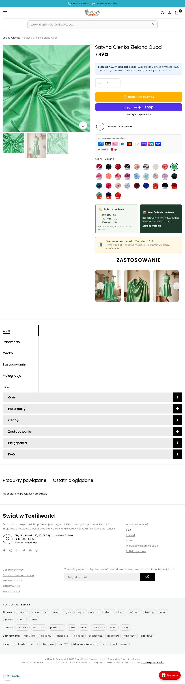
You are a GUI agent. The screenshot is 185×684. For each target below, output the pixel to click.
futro (22, 619)
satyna (35, 612)
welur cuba (39, 627)
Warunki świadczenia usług (142, 546)
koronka (149, 612)
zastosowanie (120, 644)
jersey (72, 627)
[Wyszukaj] (153, 25)
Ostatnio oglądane (73, 480)
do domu (46, 635)
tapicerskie (62, 635)
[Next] (83, 88)
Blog (128, 530)
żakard (83, 627)
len (45, 612)
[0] (177, 13)
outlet (104, 644)
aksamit (94, 612)
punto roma (56, 627)
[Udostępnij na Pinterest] (23, 550)
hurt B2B (63, 644)
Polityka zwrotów (136, 551)
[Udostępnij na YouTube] (30, 550)
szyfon (81, 612)
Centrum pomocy (13, 569)
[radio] (99, 167)
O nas (129, 540)
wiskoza (108, 612)
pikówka (9, 619)
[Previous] (9, 88)
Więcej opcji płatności (139, 114)
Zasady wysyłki (11, 586)
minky (125, 627)
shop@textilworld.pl (106, 3)
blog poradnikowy (84, 644)
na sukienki (30, 635)
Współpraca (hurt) (137, 524)
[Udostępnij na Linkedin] (17, 550)
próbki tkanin (46, 644)
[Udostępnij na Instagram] (10, 550)
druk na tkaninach (24, 644)
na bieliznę (130, 635)
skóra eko (135, 612)
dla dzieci (79, 635)
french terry (99, 627)
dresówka (22, 627)
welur (55, 612)
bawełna (21, 612)
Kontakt (130, 535)
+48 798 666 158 (80, 3)
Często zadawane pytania (18, 575)
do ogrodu (113, 635)
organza (68, 612)
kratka (113, 627)
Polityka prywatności (152, 662)
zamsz (33, 619)
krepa (121, 612)
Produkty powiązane (24, 480)
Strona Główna (11, 37)
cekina (162, 612)
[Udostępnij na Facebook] (4, 550)
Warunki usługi (11, 591)
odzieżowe (146, 635)
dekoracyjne (95, 635)
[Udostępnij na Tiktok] (36, 550)
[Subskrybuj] (147, 577)
